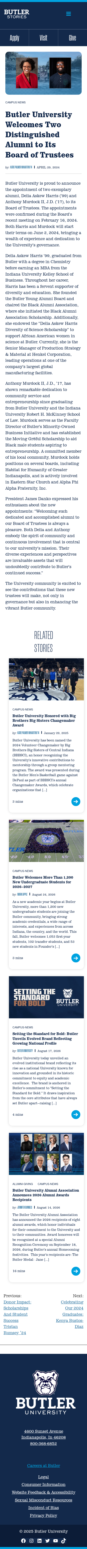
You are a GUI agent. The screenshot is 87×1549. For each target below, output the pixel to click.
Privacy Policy (43, 1515)
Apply (14, 37)
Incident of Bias (43, 1507)
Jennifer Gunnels (24, 1207)
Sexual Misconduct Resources (43, 1500)
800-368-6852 (43, 1443)
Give (72, 37)
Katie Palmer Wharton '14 (21, 167)
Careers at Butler (43, 1465)
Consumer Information (44, 1484)
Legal (43, 1476)
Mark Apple (22, 894)
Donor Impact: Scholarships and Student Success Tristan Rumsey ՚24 (17, 1314)
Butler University (25, 1050)
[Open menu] (68, 13)
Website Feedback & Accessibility (43, 1492)
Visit (43, 37)
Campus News (15, 102)
